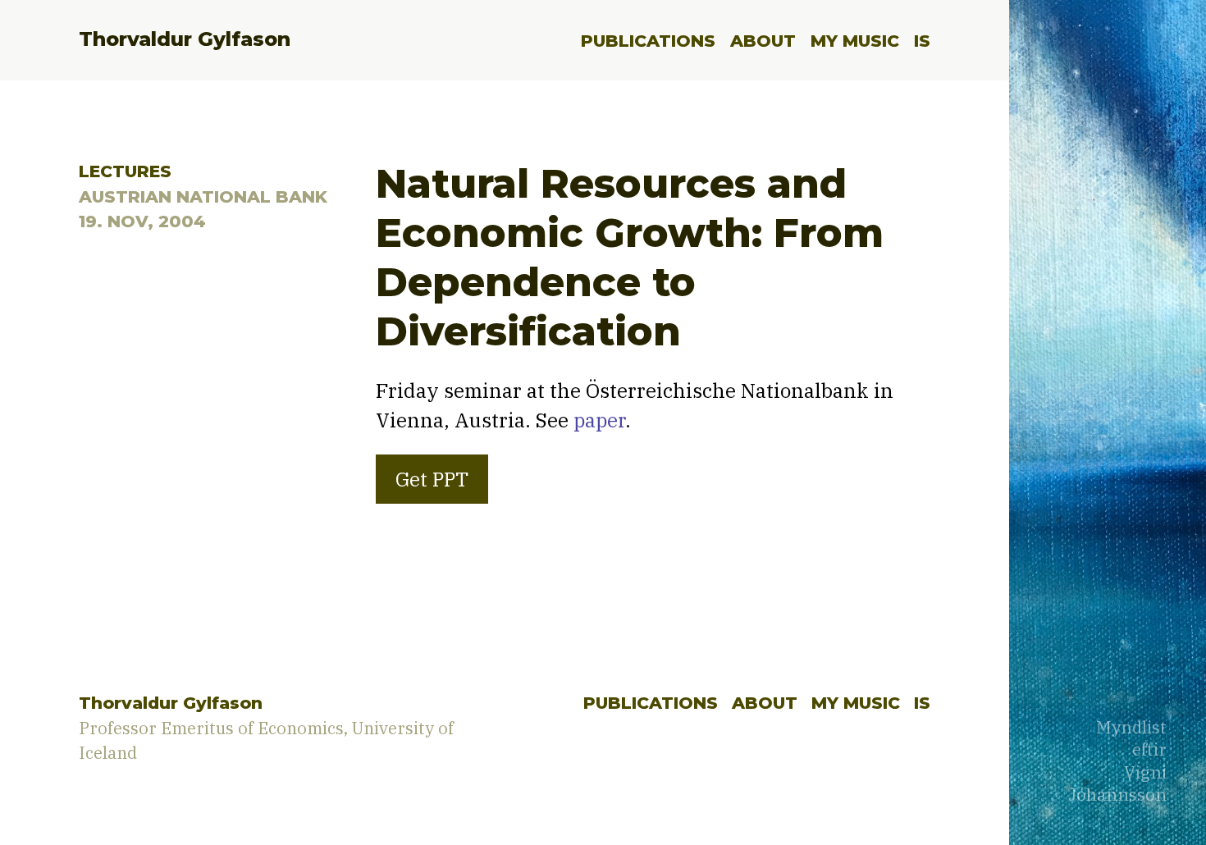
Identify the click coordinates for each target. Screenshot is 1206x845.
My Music (855, 40)
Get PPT (431, 479)
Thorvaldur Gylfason (184, 39)
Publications (648, 40)
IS (922, 40)
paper (599, 420)
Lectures (125, 171)
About (763, 40)
